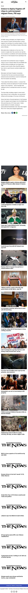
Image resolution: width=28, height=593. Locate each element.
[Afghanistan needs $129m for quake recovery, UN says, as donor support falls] (14, 423)
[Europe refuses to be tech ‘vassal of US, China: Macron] (14, 465)
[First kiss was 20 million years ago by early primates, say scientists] (14, 361)
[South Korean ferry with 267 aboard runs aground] (14, 237)
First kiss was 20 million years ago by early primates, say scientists (13, 371)
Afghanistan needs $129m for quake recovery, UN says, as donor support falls (13, 433)
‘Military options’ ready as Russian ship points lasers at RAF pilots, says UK (12, 288)
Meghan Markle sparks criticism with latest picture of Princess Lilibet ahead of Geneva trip (13, 184)
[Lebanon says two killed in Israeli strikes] (14, 506)
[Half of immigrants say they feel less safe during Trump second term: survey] (14, 340)
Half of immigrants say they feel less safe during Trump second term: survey (13, 350)
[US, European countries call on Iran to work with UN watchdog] (14, 299)
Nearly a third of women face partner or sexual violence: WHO (12, 267)
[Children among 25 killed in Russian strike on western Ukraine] (14, 403)
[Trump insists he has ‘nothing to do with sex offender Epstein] (14, 546)
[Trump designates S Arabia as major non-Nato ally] (14, 195)
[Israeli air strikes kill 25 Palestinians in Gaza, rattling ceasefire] (14, 320)
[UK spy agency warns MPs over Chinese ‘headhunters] (14, 526)
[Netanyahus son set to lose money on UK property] (14, 382)
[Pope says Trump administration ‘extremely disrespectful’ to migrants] (14, 216)
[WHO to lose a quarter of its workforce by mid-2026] (14, 444)
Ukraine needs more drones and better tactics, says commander (12, 577)
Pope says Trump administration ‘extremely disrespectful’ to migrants (13, 226)
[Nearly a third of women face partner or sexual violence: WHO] (14, 258)
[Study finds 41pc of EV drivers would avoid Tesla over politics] (14, 486)
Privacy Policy (19, 585)
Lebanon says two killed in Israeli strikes (12, 515)
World (2, 6)
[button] (12, 113)
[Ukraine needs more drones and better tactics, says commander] (14, 567)
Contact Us (8, 585)
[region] (14, 127)
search (26, 2)
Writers (13, 585)
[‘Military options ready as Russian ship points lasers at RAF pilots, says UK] (14, 278)
